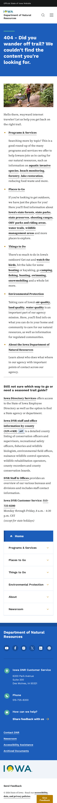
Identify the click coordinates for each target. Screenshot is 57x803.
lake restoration (31, 176)
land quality (17, 307)
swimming (39, 275)
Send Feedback (13, 785)
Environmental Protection (26, 294)
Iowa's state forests (21, 212)
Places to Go (17, 189)
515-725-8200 (21, 699)
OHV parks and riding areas (27, 223)
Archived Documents (16, 750)
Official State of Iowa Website (17, 3)
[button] (45, 799)
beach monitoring (32, 171)
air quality (43, 302)
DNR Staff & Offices (16, 478)
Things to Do (17, 246)
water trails (16, 228)
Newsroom (10, 738)
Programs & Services (23, 132)
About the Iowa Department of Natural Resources (29, 347)
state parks (42, 212)
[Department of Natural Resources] (11, 11)
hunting (24, 275)
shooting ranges (41, 217)
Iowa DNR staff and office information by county (20, 426)
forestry (14, 176)
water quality (35, 307)
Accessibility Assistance (18, 744)
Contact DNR (11, 732)
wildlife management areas (22, 230)
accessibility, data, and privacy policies (26, 794)
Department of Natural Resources (17, 16)
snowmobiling (18, 280)
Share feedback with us (28, 719)
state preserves (19, 217)
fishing (13, 275)
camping (46, 270)
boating (14, 270)
